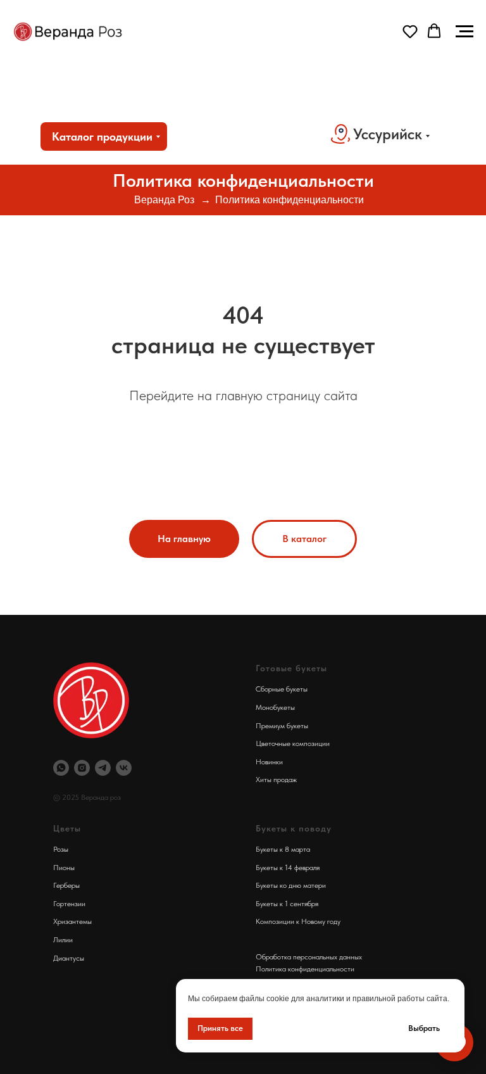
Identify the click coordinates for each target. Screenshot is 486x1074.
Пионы (64, 867)
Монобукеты (275, 707)
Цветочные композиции (293, 743)
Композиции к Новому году (298, 921)
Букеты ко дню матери (291, 885)
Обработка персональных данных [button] (309, 956)
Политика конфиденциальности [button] (305, 968)
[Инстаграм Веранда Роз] (82, 768)
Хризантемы (72, 921)
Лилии (63, 939)
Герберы (66, 885)
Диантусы (68, 958)
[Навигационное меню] (464, 31)
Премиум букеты (282, 725)
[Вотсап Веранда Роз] (61, 768)
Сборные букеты (282, 689)
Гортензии (69, 903)
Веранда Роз (164, 199)
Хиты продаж (276, 779)
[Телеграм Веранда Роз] (103, 768)
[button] (410, 31)
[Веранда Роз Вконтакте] (124, 768)
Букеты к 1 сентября (287, 903)
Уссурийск (387, 134)
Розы (60, 849)
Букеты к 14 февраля (288, 867)
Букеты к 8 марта (283, 849)
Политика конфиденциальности (289, 199)
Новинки (269, 761)
